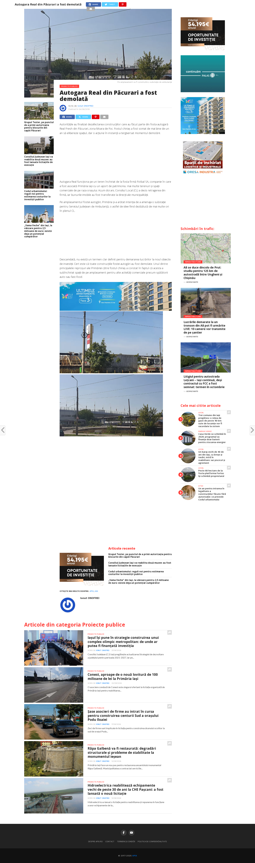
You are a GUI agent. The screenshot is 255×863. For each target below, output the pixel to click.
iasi (96, 591)
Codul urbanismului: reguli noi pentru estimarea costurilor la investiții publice (37, 195)
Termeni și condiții (126, 841)
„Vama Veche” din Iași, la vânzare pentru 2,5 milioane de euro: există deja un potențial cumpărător (38, 231)
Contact (109, 841)
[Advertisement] (116, 158)
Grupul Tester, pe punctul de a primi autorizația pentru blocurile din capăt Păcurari (39, 126)
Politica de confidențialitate (152, 841)
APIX (134, 855)
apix (92, 591)
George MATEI (192, 282)
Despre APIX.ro (95, 841)
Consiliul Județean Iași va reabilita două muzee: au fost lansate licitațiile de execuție (38, 160)
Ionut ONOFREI (85, 106)
